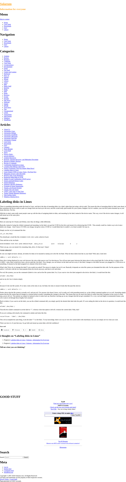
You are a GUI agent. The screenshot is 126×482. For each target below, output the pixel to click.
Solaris (6, 104)
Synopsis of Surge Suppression (13, 186)
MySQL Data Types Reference (13, 175)
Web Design (8, 116)
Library (6, 30)
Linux (6, 83)
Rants (5, 93)
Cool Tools (7, 24)
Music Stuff (7, 86)
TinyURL (54, 409)
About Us (7, 129)
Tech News (7, 107)
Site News (7, 100)
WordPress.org (8, 472)
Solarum (6, 4)
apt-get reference (9, 156)
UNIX (6, 113)
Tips (5, 109)
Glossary (6, 147)
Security (6, 98)
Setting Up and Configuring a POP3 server (17, 179)
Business (6, 59)
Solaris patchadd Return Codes (13, 181)
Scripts (6, 97)
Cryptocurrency (9, 65)
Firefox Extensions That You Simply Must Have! (19, 168)
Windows (7, 118)
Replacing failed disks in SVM (13, 177)
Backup (6, 58)
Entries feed (7, 469)
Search (2, 457)
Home (6, 22)
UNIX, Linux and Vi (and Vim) (14, 191)
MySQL (6, 88)
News (6, 152)
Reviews (6, 95)
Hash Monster (8, 149)
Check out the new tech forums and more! (63, 407)
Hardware (7, 74)
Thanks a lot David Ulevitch (13, 188)
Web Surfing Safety (10, 195)
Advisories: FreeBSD (10, 135)
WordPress (7, 120)
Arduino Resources (10, 158)
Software (7, 102)
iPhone (6, 79)
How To (6, 75)
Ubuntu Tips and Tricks (11, 190)
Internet (6, 77)
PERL (6, 90)
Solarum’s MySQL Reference (13, 184)
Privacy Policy (8, 154)
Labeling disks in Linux (11, 170)
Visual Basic (8, 114)
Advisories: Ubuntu (10, 140)
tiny (72, 413)
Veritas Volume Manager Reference (15, 193)
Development (8, 67)
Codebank (7, 61)
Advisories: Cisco (9, 131)
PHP (5, 91)
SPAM (6, 106)
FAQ (5, 28)
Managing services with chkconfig (14, 174)
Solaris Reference (9, 182)
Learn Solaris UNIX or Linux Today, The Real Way (20, 172)
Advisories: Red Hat (10, 138)
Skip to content (4, 19)
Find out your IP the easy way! (63, 403)
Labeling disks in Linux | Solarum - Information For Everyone (30, 340)
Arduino (6, 56)
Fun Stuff (7, 70)
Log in (6, 467)
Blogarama (63, 447)
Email (6, 68)
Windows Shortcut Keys (11, 197)
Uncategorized (8, 111)
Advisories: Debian (10, 133)
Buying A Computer (10, 163)
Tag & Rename (63, 442)
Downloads (7, 26)
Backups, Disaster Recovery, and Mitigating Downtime (21, 159)
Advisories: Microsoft (10, 136)
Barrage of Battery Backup (12, 161)
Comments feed (9, 470)
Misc (5, 84)
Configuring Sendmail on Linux (14, 165)
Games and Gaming (10, 72)
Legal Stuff (7, 151)
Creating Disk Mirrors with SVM (14, 166)
